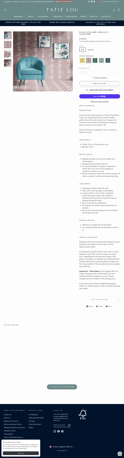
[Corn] (82, 60)
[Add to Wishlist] (29, 333)
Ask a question (99, 299)
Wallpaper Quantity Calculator (14, 427)
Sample (91, 50)
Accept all (21, 453)
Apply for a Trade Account (63, 1)
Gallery (83, 16)
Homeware (43, 16)
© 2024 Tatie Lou (62, 450)
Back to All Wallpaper (63, 386)
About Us (94, 16)
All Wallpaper (33, 414)
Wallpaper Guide (10, 431)
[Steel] (108, 60)
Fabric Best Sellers (35, 424)
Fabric (31, 16)
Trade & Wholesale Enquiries (13, 437)
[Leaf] (95, 60)
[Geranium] (89, 60)
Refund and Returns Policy (13, 424)
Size (81, 46)
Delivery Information (11, 421)
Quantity (84, 68)
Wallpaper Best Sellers (36, 418)
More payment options (100, 101)
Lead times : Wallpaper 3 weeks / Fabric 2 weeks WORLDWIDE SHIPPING (29, 2)
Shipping (92, 41)
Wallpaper (18, 16)
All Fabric (32, 421)
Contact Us (106, 16)
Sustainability (71, 16)
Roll (82, 50)
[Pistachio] (101, 60)
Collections (58, 16)
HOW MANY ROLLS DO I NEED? (101, 90)
